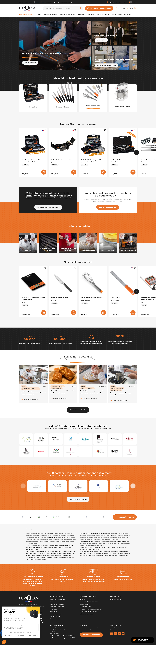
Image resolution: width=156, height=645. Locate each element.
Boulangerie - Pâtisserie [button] (51, 14)
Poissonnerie (53, 609)
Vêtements (53, 619)
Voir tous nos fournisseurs (125, 517)
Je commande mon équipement (48, 207)
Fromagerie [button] (90, 14)
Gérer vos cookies (115, 599)
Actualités (113, 628)
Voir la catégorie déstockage (106, 65)
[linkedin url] (119, 633)
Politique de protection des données (91, 609)
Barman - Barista (55, 616)
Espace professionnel (115, 2)
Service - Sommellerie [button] (102, 14)
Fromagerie (53, 611)
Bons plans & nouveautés (57, 599)
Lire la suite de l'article (31, 399)
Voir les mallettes (30, 62)
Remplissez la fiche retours (123, 579)
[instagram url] (115, 633)
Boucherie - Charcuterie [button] (67, 14)
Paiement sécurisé (85, 606)
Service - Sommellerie (56, 614)
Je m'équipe (101, 40)
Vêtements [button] (127, 14)
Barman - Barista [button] (117, 14)
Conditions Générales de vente (89, 601)
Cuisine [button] (39, 14)
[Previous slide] (23, 486)
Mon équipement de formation (100, 8)
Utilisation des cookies (86, 614)
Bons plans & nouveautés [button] (27, 14)
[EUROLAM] (27, 8)
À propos (82, 599)
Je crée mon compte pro (107, 207)
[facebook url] (111, 633)
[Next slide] (136, 152)
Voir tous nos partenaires (78, 499)
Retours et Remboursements (88, 611)
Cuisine (52, 601)
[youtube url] (123, 633)
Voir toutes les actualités (78, 410)
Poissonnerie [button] (81, 14)
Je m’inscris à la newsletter (91, 634)
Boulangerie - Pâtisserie (57, 604)
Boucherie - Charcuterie (57, 606)
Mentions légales (85, 604)
